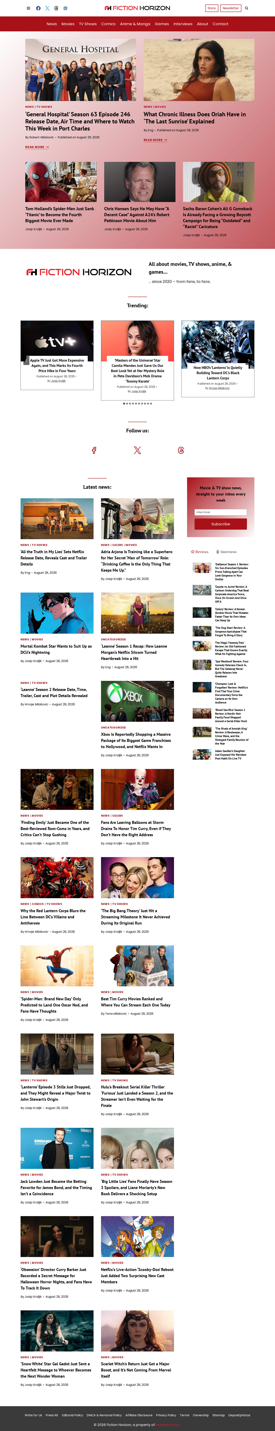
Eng (150, 130)
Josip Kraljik (33, 229)
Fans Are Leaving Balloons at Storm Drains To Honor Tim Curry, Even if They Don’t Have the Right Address (136, 828)
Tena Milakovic (116, 1014)
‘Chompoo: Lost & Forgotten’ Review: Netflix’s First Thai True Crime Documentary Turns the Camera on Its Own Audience (231, 693)
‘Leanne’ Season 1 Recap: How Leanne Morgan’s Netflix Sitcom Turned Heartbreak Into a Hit (134, 652)
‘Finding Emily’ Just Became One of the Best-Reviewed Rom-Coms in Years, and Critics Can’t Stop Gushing (55, 828)
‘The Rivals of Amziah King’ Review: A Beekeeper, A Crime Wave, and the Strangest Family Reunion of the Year (231, 736)
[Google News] (65, 8)
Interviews (182, 24)
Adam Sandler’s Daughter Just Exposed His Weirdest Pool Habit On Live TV (230, 754)
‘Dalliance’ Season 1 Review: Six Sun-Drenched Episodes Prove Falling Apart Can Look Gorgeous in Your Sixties (232, 572)
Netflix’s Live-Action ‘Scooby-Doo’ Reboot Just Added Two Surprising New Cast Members (137, 1275)
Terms (184, 1415)
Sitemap (219, 1415)
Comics (108, 24)
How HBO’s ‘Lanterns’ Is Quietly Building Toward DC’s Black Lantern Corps (218, 372)
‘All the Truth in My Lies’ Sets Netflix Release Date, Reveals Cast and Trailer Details (54, 558)
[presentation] (80, 70)
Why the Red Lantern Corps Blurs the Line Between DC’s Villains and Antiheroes (53, 917)
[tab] (124, 404)
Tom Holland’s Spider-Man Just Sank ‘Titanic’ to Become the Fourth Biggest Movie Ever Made (59, 214)
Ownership (201, 1415)
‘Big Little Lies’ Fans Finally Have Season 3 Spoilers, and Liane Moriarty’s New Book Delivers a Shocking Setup (136, 1187)
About (202, 24)
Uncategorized (113, 639)
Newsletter (231, 8)
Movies (67, 24)
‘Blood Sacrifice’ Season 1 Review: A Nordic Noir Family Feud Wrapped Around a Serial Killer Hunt (231, 715)
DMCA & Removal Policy (104, 1415)
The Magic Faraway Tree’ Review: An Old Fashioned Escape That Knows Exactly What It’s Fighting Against (231, 648)
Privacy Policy (166, 1415)
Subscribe (220, 524)
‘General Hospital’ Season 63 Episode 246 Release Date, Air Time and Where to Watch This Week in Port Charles (80, 121)
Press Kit (52, 1415)
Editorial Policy (72, 1415)
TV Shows (88, 24)
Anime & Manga (135, 24)
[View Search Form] (246, 8)
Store (212, 8)
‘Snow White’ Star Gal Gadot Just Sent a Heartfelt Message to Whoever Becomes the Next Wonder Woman (56, 1370)
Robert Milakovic (41, 137)
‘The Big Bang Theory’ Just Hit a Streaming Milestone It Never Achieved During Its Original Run (135, 917)
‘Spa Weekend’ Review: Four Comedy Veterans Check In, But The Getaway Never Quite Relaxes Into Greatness (231, 669)
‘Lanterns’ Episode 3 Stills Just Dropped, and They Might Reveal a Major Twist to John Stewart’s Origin (56, 1093)
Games (162, 24)
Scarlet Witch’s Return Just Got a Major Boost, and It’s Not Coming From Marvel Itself (136, 1370)
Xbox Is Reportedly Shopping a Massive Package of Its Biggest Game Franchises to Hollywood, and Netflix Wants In (136, 740)
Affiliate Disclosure (138, 1415)
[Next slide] (249, 360)
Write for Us (33, 1415)
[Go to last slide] (26, 360)
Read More (36, 147)
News (52, 24)
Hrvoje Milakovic (219, 388)
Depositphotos (239, 1415)
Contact (220, 24)
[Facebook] (38, 8)
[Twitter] (47, 8)
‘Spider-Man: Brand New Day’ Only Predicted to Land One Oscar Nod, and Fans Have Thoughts (54, 1005)
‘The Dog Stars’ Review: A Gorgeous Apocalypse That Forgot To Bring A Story (230, 631)
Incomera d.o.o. (168, 1424)
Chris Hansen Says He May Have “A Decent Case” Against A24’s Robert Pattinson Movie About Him (136, 214)
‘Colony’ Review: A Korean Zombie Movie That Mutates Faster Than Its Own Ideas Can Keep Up (231, 614)
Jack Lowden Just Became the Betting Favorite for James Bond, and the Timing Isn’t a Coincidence (56, 1187)
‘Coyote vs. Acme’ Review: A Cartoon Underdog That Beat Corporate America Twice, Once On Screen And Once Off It (232, 594)
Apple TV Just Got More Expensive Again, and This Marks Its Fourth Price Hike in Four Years (57, 365)
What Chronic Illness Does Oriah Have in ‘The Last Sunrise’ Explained (195, 117)
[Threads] (56, 8)
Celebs (117, 545)
